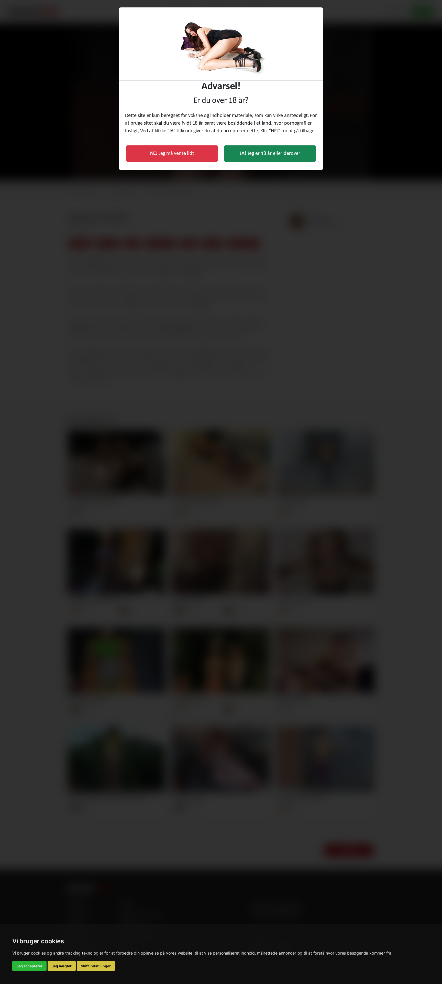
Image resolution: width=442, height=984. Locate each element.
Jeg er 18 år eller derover (270, 153)
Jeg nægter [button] (62, 966)
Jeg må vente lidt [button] (172, 153)
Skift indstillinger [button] (96, 966)
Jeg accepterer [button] (29, 966)
